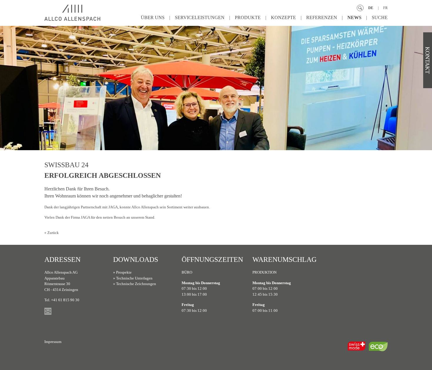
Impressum (52, 341)
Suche (380, 17)
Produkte (248, 17)
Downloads (135, 259)
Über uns (153, 17)
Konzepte (283, 17)
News (354, 17)
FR (385, 8)
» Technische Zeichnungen (134, 284)
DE (370, 8)
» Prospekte (122, 272)
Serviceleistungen (200, 17)
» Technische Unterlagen (133, 278)
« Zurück (51, 232)
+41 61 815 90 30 (65, 300)
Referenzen (321, 17)
